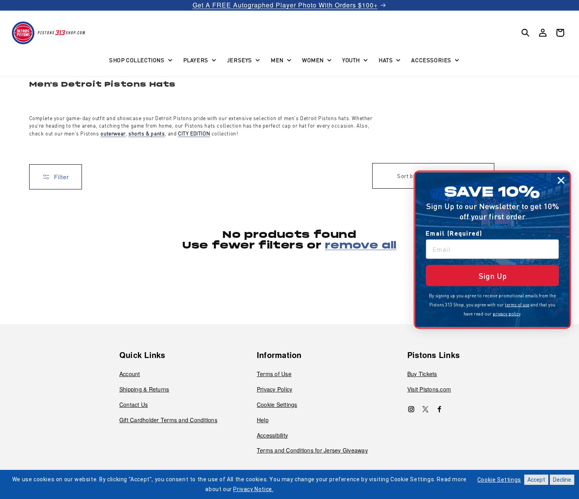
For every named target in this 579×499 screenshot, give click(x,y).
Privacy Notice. (253, 489)
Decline (562, 480)
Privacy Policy (275, 389)
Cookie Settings (277, 404)
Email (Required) (454, 233)
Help (263, 420)
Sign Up (493, 275)
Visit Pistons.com (429, 389)
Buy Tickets (422, 374)
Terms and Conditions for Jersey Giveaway (312, 450)
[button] (139, 60)
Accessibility (272, 435)
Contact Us (133, 404)
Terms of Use (274, 374)
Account (129, 374)
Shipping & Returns (144, 389)
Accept (536, 480)
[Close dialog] (561, 180)
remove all (361, 245)
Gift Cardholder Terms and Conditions (168, 420)
